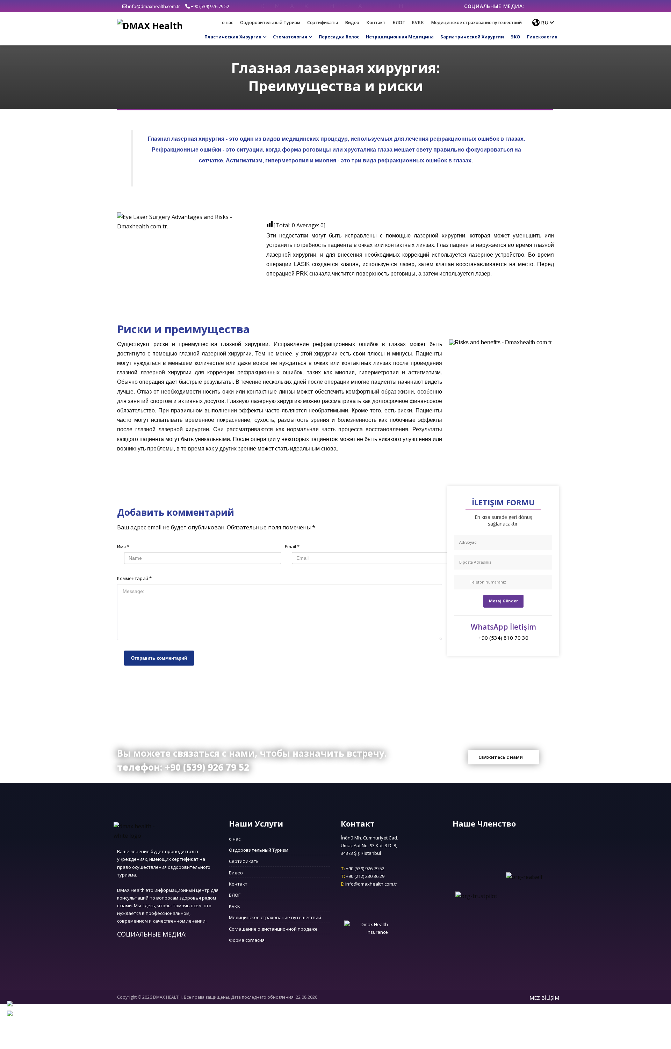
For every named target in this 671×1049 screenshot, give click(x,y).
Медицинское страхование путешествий (476, 22)
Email (292, 546)
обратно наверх (336, 807)
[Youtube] (549, 6)
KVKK (418, 22)
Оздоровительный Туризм (270, 22)
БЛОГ (398, 22)
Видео (352, 22)
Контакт (375, 22)
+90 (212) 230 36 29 (362, 876)
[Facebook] (529, 6)
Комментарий (134, 578)
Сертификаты (322, 22)
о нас (227, 22)
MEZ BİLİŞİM (544, 998)
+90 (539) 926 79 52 (209, 6)
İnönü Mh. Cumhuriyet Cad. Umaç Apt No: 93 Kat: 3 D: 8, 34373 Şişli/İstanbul (369, 845)
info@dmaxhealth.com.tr (153, 6)
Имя (123, 546)
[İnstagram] (539, 6)
